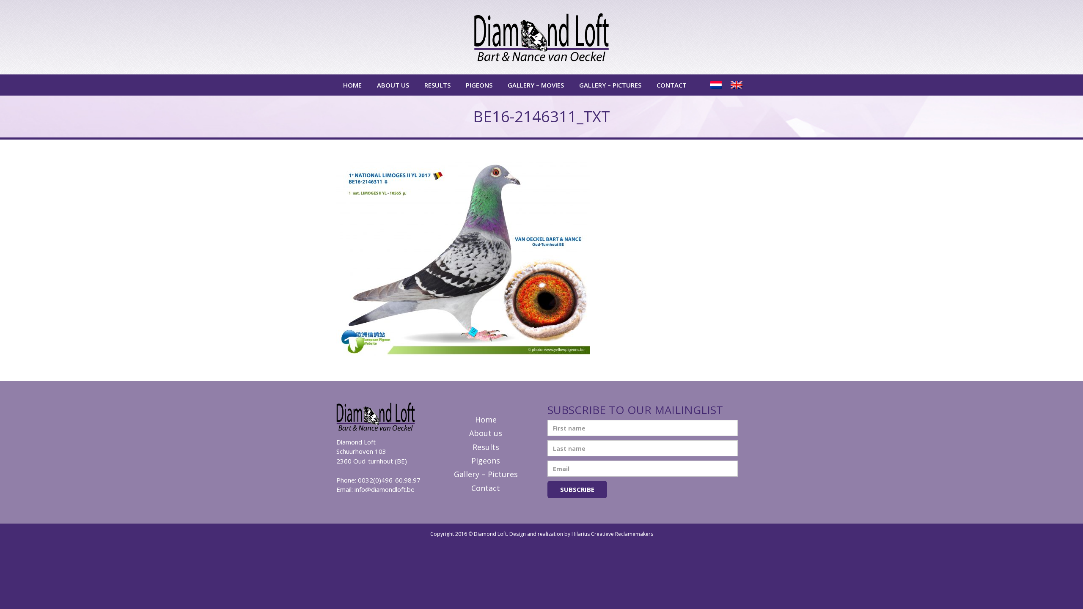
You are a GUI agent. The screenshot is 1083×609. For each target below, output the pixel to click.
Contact (672, 85)
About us (393, 85)
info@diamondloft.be (385, 489)
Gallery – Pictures (610, 85)
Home (352, 85)
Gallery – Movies (536, 85)
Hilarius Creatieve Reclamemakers (612, 534)
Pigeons (479, 85)
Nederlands (717, 85)
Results (437, 85)
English (737, 85)
